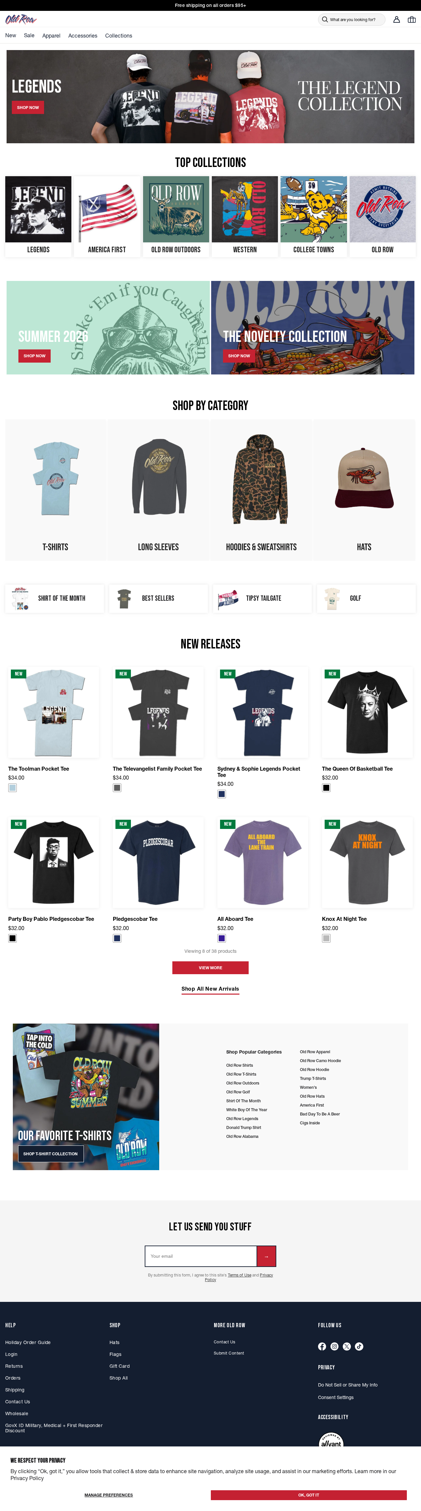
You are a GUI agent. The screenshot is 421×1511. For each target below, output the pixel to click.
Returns (14, 1366)
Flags (115, 1354)
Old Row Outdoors (242, 1083)
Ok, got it (308, 1495)
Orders (13, 1378)
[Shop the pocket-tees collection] (55, 490)
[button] (12, 787)
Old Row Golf (238, 1091)
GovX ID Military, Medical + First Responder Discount (54, 1428)
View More (210, 967)
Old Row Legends (242, 1118)
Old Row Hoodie (314, 1069)
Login (11, 1354)
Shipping (15, 1390)
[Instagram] (334, 1347)
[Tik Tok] (359, 1347)
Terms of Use (239, 1275)
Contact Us (17, 1402)
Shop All (119, 1378)
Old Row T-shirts (241, 1074)
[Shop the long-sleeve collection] (158, 490)
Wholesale (16, 1413)
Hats (115, 1342)
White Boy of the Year (246, 1109)
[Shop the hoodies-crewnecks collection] (261, 490)
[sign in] (396, 19)
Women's (308, 1087)
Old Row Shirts (239, 1065)
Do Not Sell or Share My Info (348, 1385)
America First (312, 1105)
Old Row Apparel (315, 1051)
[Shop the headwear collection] (364, 490)
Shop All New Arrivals (210, 988)
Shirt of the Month (243, 1100)
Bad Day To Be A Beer (320, 1114)
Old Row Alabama (242, 1136)
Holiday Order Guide (28, 1342)
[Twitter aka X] (347, 1347)
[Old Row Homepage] (39, 19)
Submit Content (229, 1353)
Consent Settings (336, 1397)
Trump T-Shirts (313, 1078)
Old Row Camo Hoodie (320, 1060)
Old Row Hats (312, 1096)
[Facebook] (322, 1347)
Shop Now (34, 355)
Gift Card (120, 1366)
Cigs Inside (310, 1122)
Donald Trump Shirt (243, 1127)
